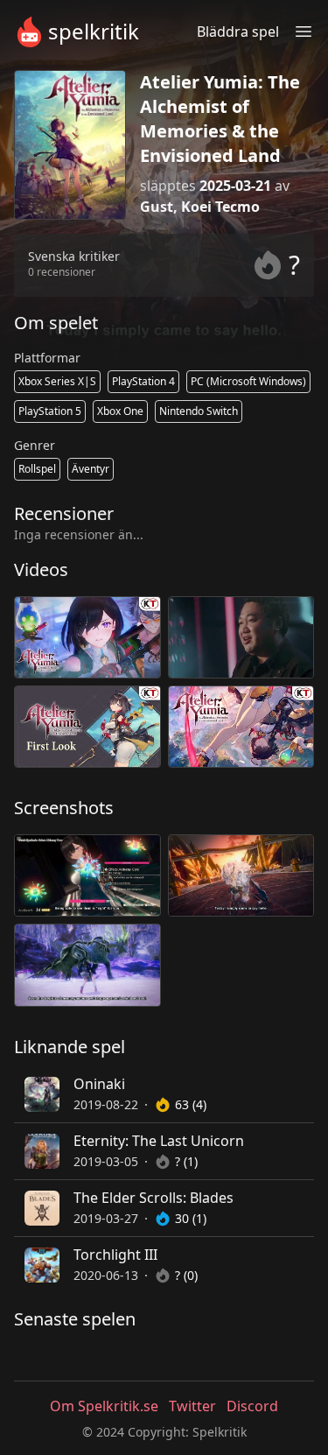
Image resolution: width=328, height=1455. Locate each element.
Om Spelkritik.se (104, 1406)
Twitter (192, 1406)
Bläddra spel (238, 31)
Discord (252, 1406)
